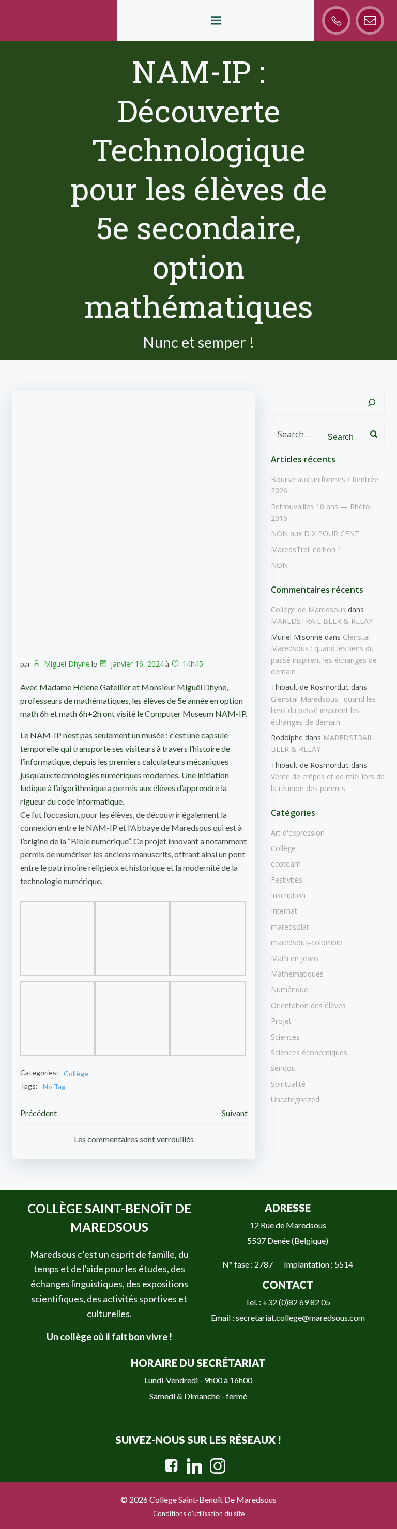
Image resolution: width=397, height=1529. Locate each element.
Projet (281, 1021)
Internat (284, 911)
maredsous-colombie (306, 942)
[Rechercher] (371, 403)
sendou (283, 1068)
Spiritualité (288, 1084)
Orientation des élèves (308, 1005)
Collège (76, 1073)
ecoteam (286, 864)
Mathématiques (297, 974)
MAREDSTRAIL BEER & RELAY (322, 621)
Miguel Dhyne (67, 664)
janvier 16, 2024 (137, 664)
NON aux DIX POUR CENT (315, 533)
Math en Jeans (295, 958)
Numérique (289, 989)
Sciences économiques (309, 1052)
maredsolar (290, 927)
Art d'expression (298, 833)
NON (279, 565)
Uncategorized (295, 1099)
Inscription (288, 895)
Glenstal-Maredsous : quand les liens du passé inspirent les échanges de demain (323, 710)
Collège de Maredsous (308, 609)
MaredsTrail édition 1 (306, 549)
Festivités (286, 880)
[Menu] (215, 20)
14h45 (192, 664)
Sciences (285, 1037)
